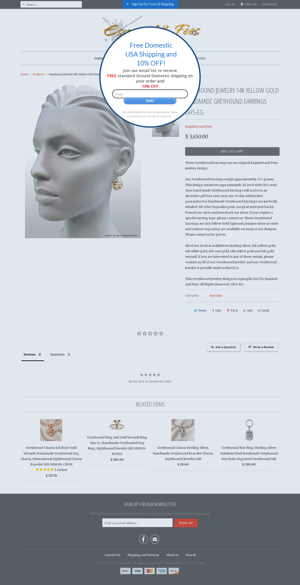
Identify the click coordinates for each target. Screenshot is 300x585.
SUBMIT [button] (150, 100)
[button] (194, 33)
